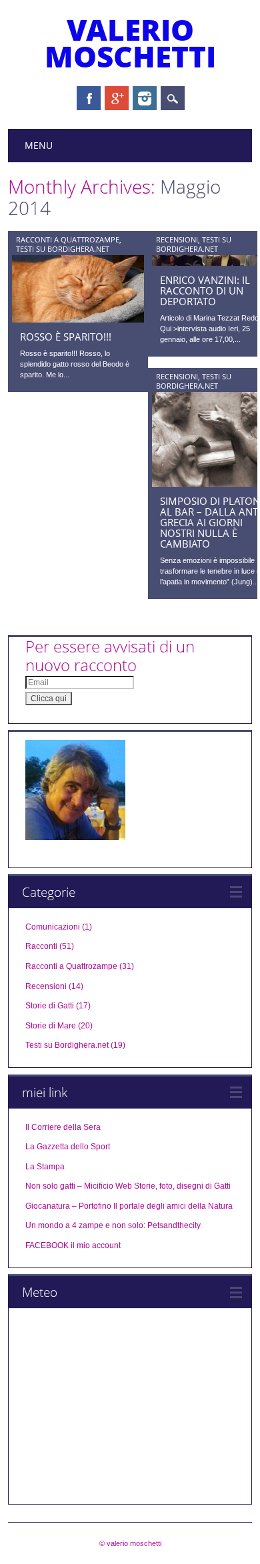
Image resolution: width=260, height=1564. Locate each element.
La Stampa (45, 1166)
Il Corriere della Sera (63, 1127)
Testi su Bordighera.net (62, 249)
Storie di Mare (50, 1025)
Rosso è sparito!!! (65, 336)
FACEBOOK (47, 1245)
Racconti (41, 946)
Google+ (117, 98)
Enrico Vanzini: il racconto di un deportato (205, 290)
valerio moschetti (130, 42)
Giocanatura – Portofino (68, 1206)
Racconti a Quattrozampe (67, 239)
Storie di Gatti (49, 1005)
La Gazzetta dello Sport (67, 1146)
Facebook (89, 98)
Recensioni (177, 239)
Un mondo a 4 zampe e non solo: (85, 1225)
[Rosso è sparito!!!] (78, 319)
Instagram (145, 98)
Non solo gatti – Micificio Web (78, 1186)
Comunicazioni (52, 927)
